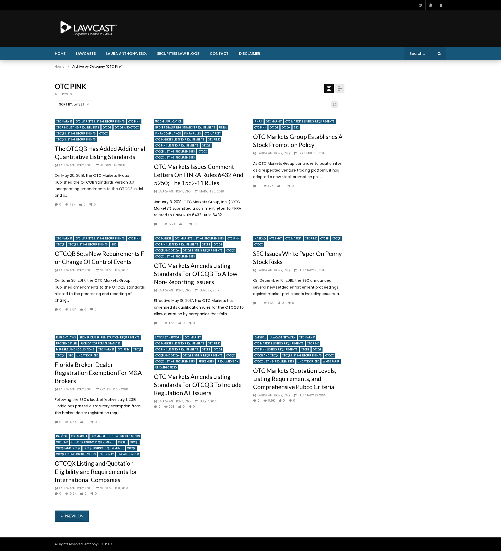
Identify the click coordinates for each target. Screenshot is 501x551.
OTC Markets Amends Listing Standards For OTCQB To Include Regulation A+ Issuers (198, 384)
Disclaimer (249, 53)
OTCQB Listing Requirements (76, 134)
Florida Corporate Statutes (101, 343)
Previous (71, 516)
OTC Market (64, 122)
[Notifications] (430, 5)
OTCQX (103, 134)
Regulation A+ (228, 362)
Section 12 (106, 454)
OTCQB (107, 128)
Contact (219, 53)
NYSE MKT (275, 239)
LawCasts (86, 53)
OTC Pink (134, 122)
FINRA (223, 128)
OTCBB (206, 245)
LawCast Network (168, 337)
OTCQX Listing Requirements (76, 140)
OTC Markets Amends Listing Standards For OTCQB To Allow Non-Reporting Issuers (195, 273)
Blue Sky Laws (66, 337)
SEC (296, 128)
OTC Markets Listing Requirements (100, 122)
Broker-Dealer (66, 343)
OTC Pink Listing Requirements (77, 128)
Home (60, 53)
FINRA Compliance (168, 134)
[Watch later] (420, 5)
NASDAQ (260, 239)
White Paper (331, 362)
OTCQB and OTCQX (127, 128)
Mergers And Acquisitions (75, 349)
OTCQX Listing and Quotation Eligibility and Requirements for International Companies (96, 471)
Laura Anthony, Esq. (126, 53)
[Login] (441, 5)
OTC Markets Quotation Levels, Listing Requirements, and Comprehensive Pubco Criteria (294, 378)
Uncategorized (87, 355)
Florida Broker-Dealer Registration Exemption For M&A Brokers (98, 372)
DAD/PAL (260, 337)
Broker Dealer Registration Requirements (185, 128)
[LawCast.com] (88, 29)
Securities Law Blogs (178, 53)
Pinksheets (206, 362)
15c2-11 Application (168, 122)
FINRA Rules (192, 134)
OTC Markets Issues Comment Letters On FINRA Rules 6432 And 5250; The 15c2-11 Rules (198, 174)
